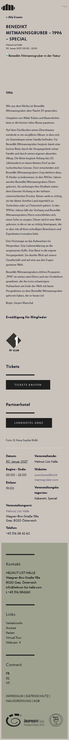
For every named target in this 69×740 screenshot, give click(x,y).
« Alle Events (14, 17)
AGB (36, 701)
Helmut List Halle (17, 511)
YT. (8, 683)
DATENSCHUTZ (37, 696)
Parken (10, 633)
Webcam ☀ (13, 642)
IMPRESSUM (15, 696)
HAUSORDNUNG (19, 701)
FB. (8, 673)
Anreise (11, 628)
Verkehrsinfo (14, 623)
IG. (8, 678)
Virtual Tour (13, 637)
